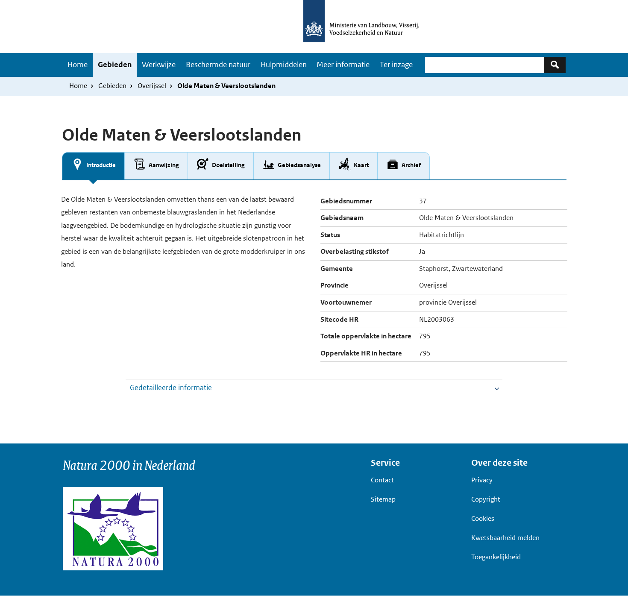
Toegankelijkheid (496, 556)
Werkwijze (159, 64)
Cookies (482, 518)
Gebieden (115, 64)
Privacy (482, 480)
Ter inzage (396, 64)
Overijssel (152, 85)
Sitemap (383, 499)
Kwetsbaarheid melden (505, 537)
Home (77, 64)
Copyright (485, 499)
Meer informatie (343, 64)
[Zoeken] (555, 65)
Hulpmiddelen (284, 64)
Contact (382, 480)
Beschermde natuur (218, 64)
